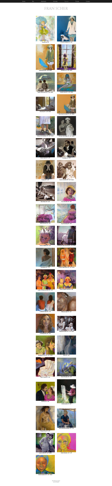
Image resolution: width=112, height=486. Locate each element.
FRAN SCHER (56, 8)
